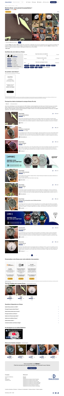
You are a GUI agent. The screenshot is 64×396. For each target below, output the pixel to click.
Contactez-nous (10, 91)
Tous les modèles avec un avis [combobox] (11, 42)
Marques (34, 2)
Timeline (29, 2)
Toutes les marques (11, 5)
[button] (32, 307)
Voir (19, 42)
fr (57, 2)
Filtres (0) (7, 103)
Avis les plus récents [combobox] (13, 103)
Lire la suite (7, 48)
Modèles (40, 2)
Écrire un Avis (46, 2)
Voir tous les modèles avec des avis (31, 283)
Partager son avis (33, 368)
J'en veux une (8, 11)
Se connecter (53, 2)
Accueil (6, 5)
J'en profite (10, 278)
